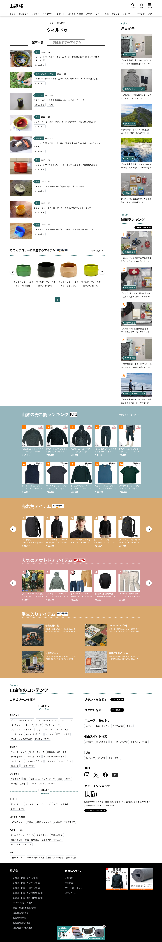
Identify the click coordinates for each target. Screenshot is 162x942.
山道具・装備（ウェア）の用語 (26, 883)
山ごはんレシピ (17, 822)
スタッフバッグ (64, 761)
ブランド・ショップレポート (37, 804)
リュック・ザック (18, 752)
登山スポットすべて (139, 742)
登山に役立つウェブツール (22, 835)
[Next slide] (102, 272)
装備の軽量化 (57, 835)
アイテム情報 (118, 726)
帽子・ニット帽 (62, 734)
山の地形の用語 (20, 918)
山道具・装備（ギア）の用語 (25, 878)
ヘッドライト (16, 761)
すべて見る (116, 699)
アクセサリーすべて (47, 783)
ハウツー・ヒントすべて (21, 844)
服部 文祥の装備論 (55, 857)
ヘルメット (50, 761)
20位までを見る (142, 227)
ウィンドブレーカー (45, 729)
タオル (68, 778)
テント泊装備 (16, 756)
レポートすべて (17, 808)
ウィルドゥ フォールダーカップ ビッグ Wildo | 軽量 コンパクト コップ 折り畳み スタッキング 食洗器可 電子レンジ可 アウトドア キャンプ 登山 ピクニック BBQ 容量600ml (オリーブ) (46, 284)
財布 (60, 778)
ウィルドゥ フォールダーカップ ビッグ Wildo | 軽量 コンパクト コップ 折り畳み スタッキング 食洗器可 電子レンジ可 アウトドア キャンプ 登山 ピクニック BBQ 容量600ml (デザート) (68, 284)
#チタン (50, 105)
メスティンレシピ (43, 822)
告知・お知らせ (102, 726)
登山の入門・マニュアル (52, 839)
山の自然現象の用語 (21, 923)
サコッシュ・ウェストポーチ (42, 778)
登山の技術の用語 (20, 913)
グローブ (32, 783)
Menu (150, 7)
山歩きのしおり (17, 857)
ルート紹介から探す (119, 742)
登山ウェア (23, 13)
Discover (133, 7)
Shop (141, 7)
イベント (89, 726)
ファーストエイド (32, 756)
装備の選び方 (42, 835)
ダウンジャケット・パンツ (22, 720)
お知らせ (115, 13)
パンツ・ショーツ (52, 725)
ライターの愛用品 (60, 804)
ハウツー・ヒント (93, 13)
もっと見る (96, 250)
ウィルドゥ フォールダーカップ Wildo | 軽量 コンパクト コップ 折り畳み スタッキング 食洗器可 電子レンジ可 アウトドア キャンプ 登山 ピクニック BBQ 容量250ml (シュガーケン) (23, 284)
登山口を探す (101, 742)
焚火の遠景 (71, 857)
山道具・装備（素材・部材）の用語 (28, 898)
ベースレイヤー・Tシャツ (22, 725)
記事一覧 (37, 42)
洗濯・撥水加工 (32, 839)
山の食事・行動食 (75, 13)
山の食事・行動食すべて (64, 822)
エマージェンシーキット (54, 756)
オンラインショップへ (94, 810)
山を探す (89, 742)
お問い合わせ (70, 893)
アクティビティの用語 (22, 903)
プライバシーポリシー (74, 888)
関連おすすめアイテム (67, 42)
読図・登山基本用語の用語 (24, 908)
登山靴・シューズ (36, 752)
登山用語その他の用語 (22, 928)
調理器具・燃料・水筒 (56, 752)
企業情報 (69, 878)
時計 (25, 778)
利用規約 (69, 883)
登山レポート (16, 804)
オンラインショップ (127, 414)
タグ (150, 13)
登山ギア (35, 13)
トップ (13, 13)
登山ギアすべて (28, 765)
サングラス (15, 778)
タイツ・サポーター (33, 734)
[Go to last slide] (13, 272)
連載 (107, 13)
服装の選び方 (16, 839)
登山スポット (128, 13)
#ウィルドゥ (39, 65)
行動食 (30, 822)
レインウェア (66, 720)
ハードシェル (62, 729)
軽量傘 (22, 783)
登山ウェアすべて (42, 738)
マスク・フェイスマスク (21, 738)
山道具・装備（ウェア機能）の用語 (28, 893)
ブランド (141, 13)
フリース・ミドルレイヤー (22, 729)
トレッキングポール (33, 761)
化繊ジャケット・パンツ (47, 720)
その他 (14, 783)
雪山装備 (15, 765)
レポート (61, 13)
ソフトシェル (16, 734)
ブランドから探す (57, 22)
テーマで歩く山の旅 (35, 857)
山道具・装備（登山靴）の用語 (26, 888)
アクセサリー (48, 13)
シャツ (39, 725)
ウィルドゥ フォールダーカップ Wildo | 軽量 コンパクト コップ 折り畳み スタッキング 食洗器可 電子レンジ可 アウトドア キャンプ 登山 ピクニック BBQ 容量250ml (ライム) (91, 284)
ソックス (49, 734)
